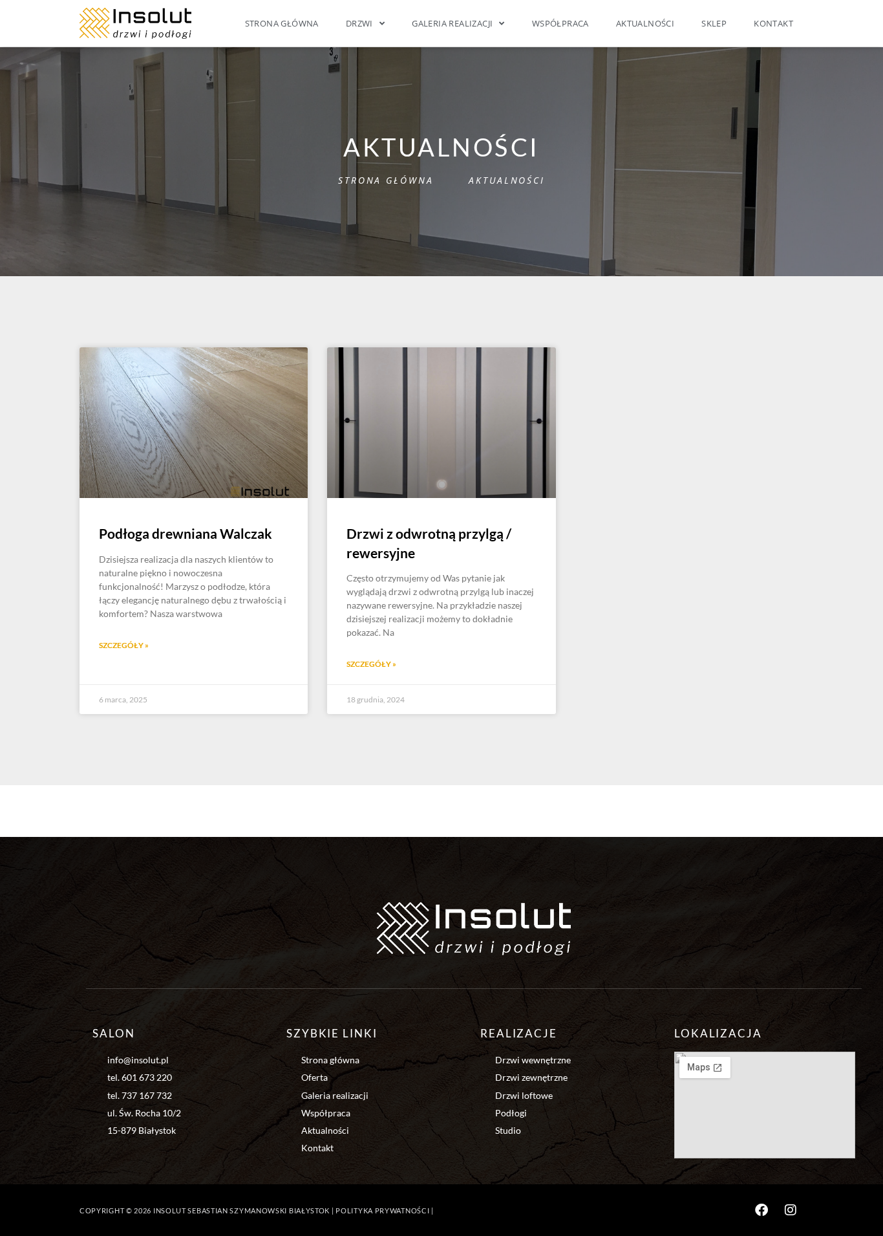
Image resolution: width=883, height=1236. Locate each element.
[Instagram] (790, 1210)
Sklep (714, 23)
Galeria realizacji (452, 23)
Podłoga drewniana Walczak (185, 533)
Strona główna (282, 23)
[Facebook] (761, 1210)
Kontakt (773, 23)
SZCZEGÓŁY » (124, 645)
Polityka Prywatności (382, 1210)
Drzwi (359, 23)
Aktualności (645, 23)
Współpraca (560, 23)
